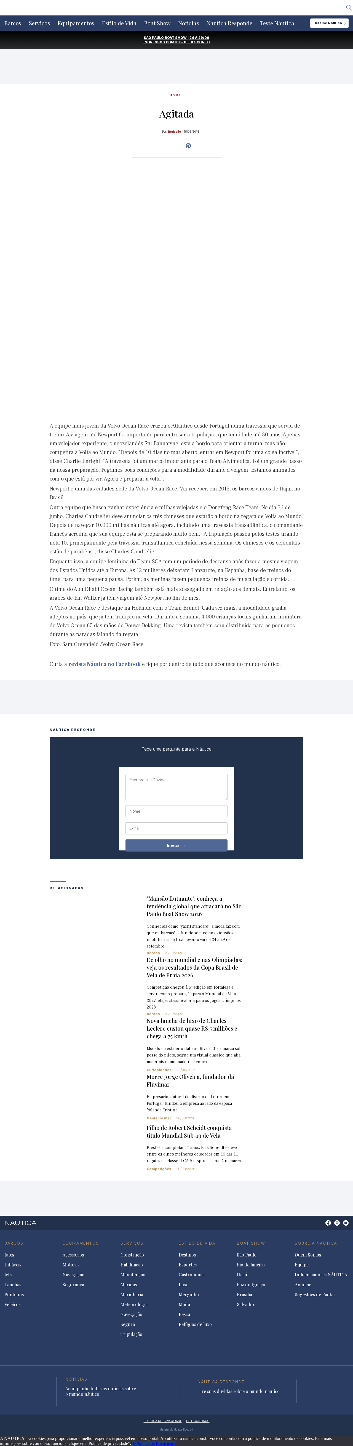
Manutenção (133, 1274)
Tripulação (131, 1334)
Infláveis (12, 1265)
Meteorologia (134, 1304)
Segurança (73, 1284)
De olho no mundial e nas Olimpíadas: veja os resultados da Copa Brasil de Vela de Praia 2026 (194, 967)
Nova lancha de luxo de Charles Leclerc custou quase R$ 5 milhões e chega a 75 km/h (192, 1028)
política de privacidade (163, 1421)
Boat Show (157, 23)
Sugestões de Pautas (315, 1294)
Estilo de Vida (119, 23)
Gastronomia (192, 1274)
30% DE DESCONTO (192, 42)
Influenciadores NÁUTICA (321, 1274)
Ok (134, 1443)
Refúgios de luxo (195, 1324)
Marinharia (132, 1294)
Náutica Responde (229, 23)
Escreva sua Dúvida (147, 780)
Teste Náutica (277, 23)
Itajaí (242, 1274)
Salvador (246, 1304)
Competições (159, 1169)
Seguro (128, 1324)
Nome (135, 811)
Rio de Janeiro (251, 1265)
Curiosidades (159, 1070)
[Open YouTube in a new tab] (188, 146)
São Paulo (246, 1255)
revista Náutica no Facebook (104, 664)
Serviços (39, 23)
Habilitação (132, 1265)
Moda (184, 1304)
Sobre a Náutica (316, 1243)
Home (175, 95)
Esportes (188, 1265)
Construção (132, 1255)
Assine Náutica (328, 23)
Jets (8, 1274)
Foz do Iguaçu (251, 1284)
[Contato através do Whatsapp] (322, 1225)
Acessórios (73, 1255)
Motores (71, 1265)
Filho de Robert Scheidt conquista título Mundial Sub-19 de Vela (189, 1131)
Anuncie (303, 1284)
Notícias (188, 23)
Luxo (184, 1284)
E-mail (135, 828)
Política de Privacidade (156, 1443)
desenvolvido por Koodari (176, 1429)
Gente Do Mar (159, 1118)
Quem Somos (308, 1255)
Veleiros (12, 1304)
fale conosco (198, 1421)
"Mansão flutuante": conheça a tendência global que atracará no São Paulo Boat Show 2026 (194, 906)
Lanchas (12, 1284)
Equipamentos (76, 23)
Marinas (129, 1284)
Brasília (244, 1294)
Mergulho (189, 1294)
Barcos (12, 23)
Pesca (184, 1314)
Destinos (187, 1255)
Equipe (302, 1265)
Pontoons (14, 1294)
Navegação (73, 1274)
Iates (9, 1255)
